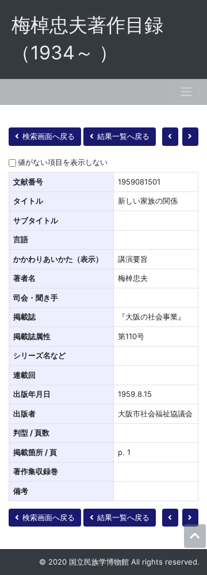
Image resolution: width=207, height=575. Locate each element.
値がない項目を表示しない (63, 162)
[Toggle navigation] (186, 92)
